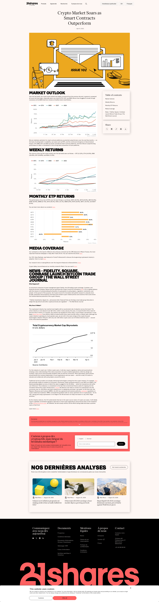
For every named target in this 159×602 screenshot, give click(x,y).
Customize (41, 598)
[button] (43, 3)
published (84, 391)
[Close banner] (130, 588)
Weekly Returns (110, 102)
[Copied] (116, 129)
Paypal (57, 387)
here (53, 207)
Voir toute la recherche (119, 467)
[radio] (80, 439)
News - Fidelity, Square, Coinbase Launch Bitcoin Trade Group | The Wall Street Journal (115, 114)
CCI (82, 289)
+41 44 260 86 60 (120, 547)
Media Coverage (110, 108)
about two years (37, 314)
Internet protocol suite (39, 403)
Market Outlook (109, 98)
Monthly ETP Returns (111, 105)
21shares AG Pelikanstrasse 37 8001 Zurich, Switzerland (120, 541)
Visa (96, 380)
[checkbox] (101, 439)
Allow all (64, 598)
